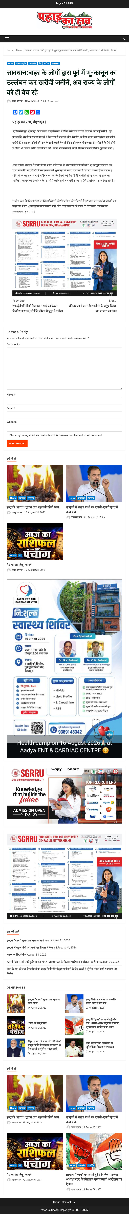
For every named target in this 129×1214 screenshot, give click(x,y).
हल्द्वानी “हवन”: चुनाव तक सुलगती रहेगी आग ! (33, 507)
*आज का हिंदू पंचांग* (19, 565)
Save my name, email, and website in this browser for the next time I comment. (56, 435)
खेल (40, 63)
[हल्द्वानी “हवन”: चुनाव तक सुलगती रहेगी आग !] (35, 483)
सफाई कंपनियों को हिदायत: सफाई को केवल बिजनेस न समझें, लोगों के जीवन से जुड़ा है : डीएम (37, 306)
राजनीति (31, 498)
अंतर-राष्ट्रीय (21, 63)
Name (11, 395)
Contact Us (68, 1202)
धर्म (20, 555)
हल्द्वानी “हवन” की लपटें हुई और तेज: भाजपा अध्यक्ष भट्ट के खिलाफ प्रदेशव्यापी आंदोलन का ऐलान (53, 961)
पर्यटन (46, 63)
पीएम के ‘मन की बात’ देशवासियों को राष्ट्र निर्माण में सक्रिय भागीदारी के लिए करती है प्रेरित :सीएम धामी (55, 969)
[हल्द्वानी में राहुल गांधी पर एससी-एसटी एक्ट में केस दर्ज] (94, 483)
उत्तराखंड (32, 63)
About (56, 1202)
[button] (7, 38)
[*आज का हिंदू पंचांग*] (35, 541)
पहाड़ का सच (17, 101)
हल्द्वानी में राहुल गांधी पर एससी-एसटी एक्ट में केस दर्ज (32, 947)
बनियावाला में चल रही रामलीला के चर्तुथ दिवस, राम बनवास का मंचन (93, 306)
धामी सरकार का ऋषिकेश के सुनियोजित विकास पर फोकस (74, 1047)
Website (12, 421)
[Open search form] (124, 39)
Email (11, 408)
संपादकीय (55, 63)
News (10, 63)
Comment (13, 344)
